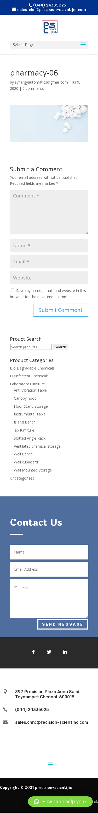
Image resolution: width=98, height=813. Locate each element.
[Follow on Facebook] (33, 652)
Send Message (63, 624)
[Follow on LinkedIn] (65, 652)
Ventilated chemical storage (37, 446)
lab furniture (24, 430)
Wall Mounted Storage (33, 470)
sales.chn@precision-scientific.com (51, 722)
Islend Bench (25, 422)
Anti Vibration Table (30, 390)
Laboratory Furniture (27, 383)
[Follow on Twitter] (49, 652)
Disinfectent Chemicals (29, 375)
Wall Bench (23, 454)
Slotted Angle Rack (29, 438)
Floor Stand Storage (31, 406)
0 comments (33, 88)
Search (60, 347)
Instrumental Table (30, 414)
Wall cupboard (26, 462)
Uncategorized (22, 478)
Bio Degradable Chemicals (32, 368)
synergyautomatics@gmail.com (41, 82)
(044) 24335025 (32, 709)
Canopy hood (25, 398)
